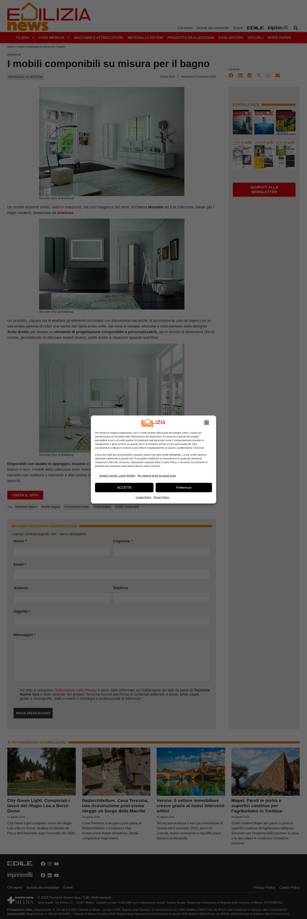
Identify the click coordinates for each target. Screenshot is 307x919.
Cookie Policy (143, 497)
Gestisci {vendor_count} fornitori (117, 475)
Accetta (124, 487)
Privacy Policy (161, 497)
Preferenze (183, 487)
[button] (206, 423)
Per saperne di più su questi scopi (156, 475)
